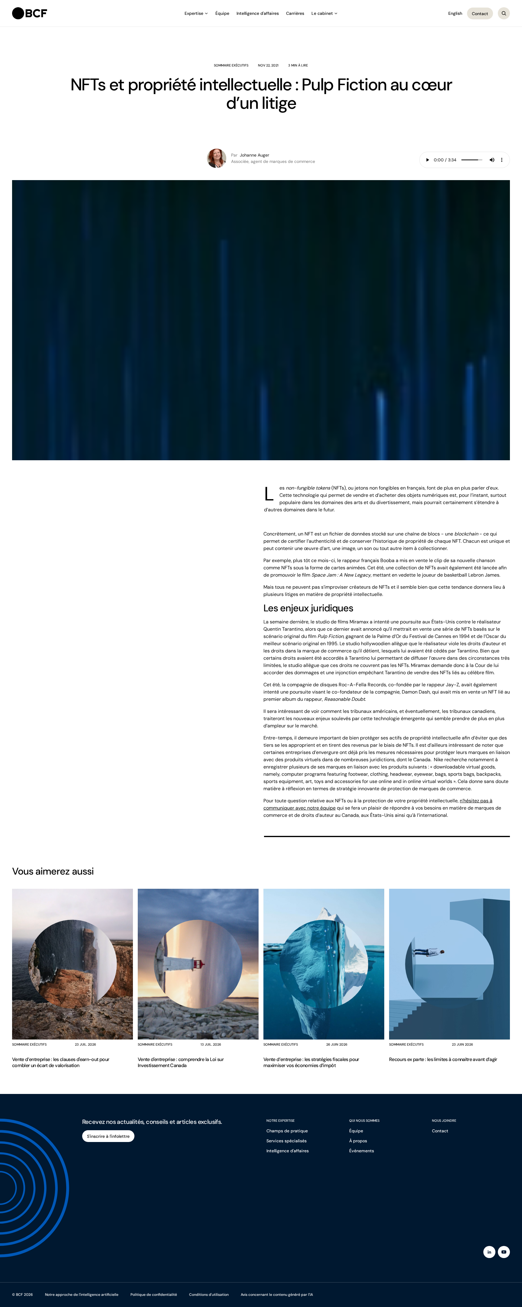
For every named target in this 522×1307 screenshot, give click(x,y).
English (455, 13)
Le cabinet (322, 13)
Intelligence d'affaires (258, 13)
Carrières (295, 13)
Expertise (194, 13)
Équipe (222, 13)
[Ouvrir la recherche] (504, 13)
